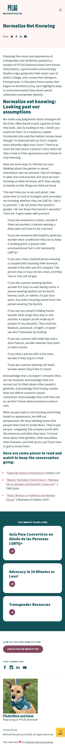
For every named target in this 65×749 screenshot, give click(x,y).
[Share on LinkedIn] (21, 36)
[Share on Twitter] (12, 36)
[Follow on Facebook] (5, 667)
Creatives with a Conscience (39, 742)
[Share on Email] (25, 36)
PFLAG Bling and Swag (18, 716)
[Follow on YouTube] (25, 667)
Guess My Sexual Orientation (25, 473)
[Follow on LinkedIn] (18, 667)
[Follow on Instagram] (11, 667)
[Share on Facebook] (16, 36)
